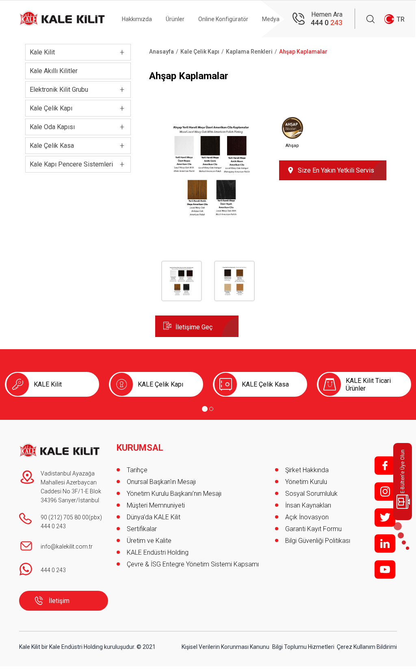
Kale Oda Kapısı (52, 127)
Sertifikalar (142, 529)
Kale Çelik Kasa (52, 145)
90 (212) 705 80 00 (65, 517)
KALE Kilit (48, 384)
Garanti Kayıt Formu (314, 529)
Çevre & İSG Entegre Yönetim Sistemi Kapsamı (193, 564)
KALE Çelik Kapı (160, 384)
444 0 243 (53, 526)
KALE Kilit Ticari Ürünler (368, 384)
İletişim (59, 601)
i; (385, 491)
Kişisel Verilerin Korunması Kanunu (225, 647)
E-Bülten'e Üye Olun (402, 471)
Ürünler (175, 19)
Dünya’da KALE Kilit (153, 517)
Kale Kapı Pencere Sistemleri (71, 164)
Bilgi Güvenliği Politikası (317, 541)
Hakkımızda (137, 19)
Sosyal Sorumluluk (311, 493)
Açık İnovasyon (307, 517)
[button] (211, 224)
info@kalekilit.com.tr (67, 546)
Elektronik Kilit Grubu (59, 89)
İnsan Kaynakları (308, 505)
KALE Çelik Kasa (265, 384)
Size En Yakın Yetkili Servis (336, 170)
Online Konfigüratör (223, 19)
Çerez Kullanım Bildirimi (367, 647)
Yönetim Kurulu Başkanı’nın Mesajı (174, 493)
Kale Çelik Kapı (51, 108)
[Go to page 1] (205, 409)
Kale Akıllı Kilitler (54, 71)
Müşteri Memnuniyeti (156, 505)
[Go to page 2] (211, 409)
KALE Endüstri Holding (157, 552)
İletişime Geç (194, 327)
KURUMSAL (140, 448)
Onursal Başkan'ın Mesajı (161, 482)
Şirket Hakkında (307, 470)
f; (384, 465)
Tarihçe (137, 470)
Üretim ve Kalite (149, 541)
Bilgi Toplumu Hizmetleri (303, 647)
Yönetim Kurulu (306, 482)
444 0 (326, 22)
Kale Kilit (42, 52)
